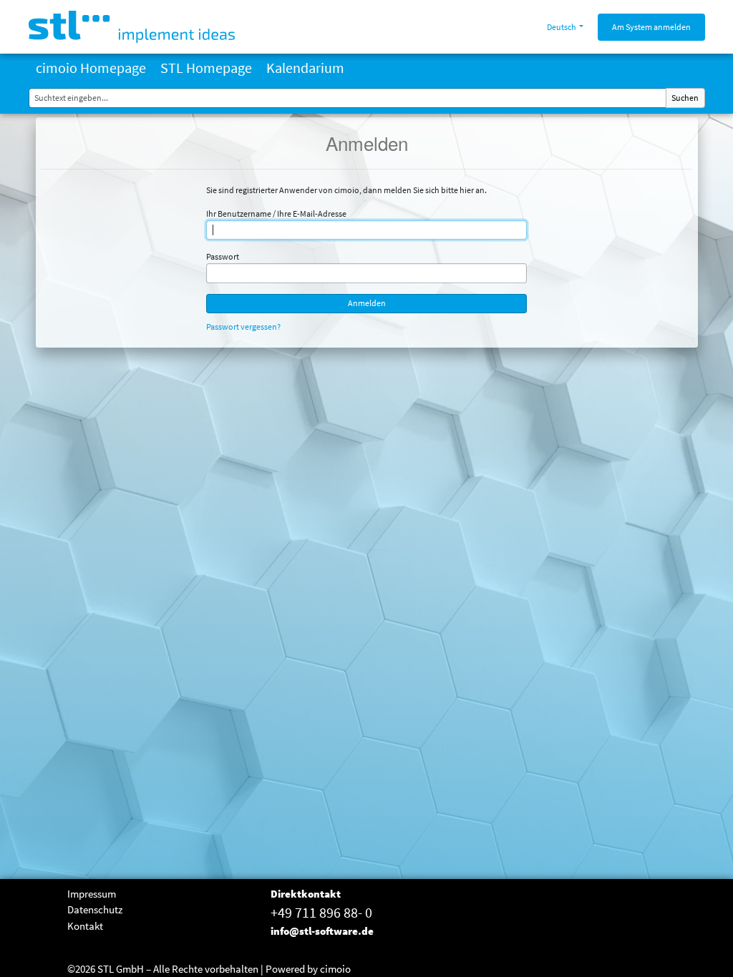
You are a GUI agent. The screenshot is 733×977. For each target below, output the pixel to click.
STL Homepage (206, 68)
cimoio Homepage (91, 68)
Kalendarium (305, 68)
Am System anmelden (651, 26)
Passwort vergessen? (243, 326)
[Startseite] (132, 27)
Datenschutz (94, 909)
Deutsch (561, 26)
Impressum (91, 893)
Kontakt (85, 926)
